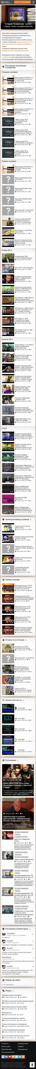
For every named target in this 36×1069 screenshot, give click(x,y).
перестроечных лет (9, 44)
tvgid (3, 984)
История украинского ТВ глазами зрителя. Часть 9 (23, 876)
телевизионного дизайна (11, 51)
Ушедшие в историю (21, 836)
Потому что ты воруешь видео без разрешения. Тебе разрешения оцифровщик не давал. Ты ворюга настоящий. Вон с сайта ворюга (17, 972)
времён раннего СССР (25, 42)
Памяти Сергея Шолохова (24, 859)
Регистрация (25, 2)
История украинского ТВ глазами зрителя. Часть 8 (23, 894)
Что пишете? (6, 937)
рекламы (25, 51)
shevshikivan (6, 957)
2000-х (29, 44)
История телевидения (21, 832)
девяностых (21, 44)
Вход (17, 2)
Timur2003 (11, 933)
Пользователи (22, 1049)
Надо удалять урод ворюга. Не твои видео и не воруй (17, 945)
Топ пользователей (7, 1052)
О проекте (4, 1043)
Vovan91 (10, 941)
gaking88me (9, 984)
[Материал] (23, 935)
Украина (17, 873)
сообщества (6, 57)
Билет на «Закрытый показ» (22, 840)
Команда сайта (23, 1043)
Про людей (18, 854)
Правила (21, 1046)
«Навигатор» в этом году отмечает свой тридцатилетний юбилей (23, 912)
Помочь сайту (5, 1046)
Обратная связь (6, 1049)
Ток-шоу (17, 834)
